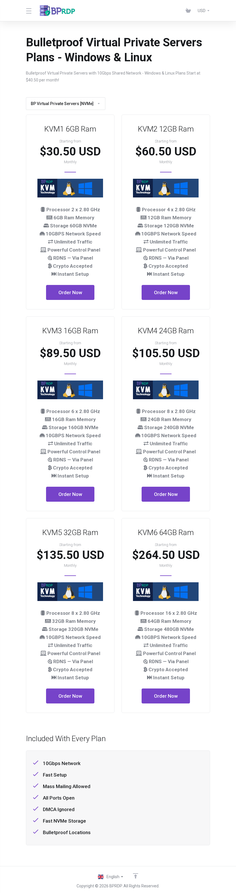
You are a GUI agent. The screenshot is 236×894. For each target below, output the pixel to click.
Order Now (70, 292)
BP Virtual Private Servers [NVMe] (62, 103)
